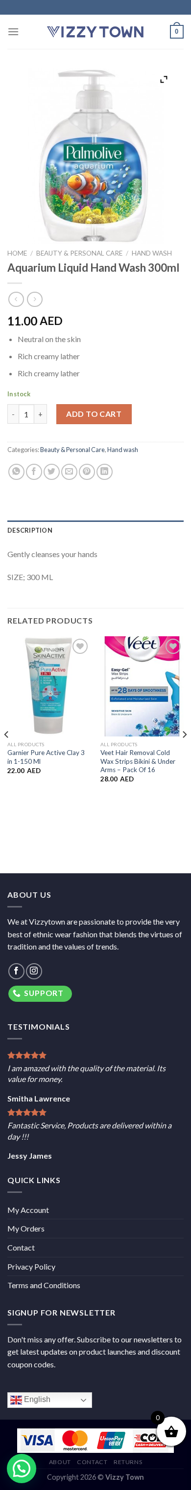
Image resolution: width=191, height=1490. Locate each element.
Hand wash (152, 253)
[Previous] (7, 753)
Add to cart (93, 413)
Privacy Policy (31, 1266)
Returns (128, 1462)
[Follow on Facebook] (16, 971)
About (60, 1462)
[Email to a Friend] (69, 472)
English (36, 1400)
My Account (28, 1209)
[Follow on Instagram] (34, 971)
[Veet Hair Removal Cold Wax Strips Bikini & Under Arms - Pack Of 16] (142, 686)
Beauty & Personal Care (79, 253)
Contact (21, 1247)
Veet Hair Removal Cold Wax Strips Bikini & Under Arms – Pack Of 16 (137, 761)
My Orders (26, 1228)
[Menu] (13, 31)
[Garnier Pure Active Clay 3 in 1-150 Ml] (49, 686)
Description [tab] (29, 530)
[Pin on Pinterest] (87, 472)
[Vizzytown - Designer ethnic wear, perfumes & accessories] (95, 32)
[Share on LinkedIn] (104, 472)
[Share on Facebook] (34, 472)
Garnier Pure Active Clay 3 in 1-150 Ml (46, 757)
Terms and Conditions (43, 1285)
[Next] (184, 753)
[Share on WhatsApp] (16, 472)
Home (17, 253)
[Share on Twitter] (52, 472)
